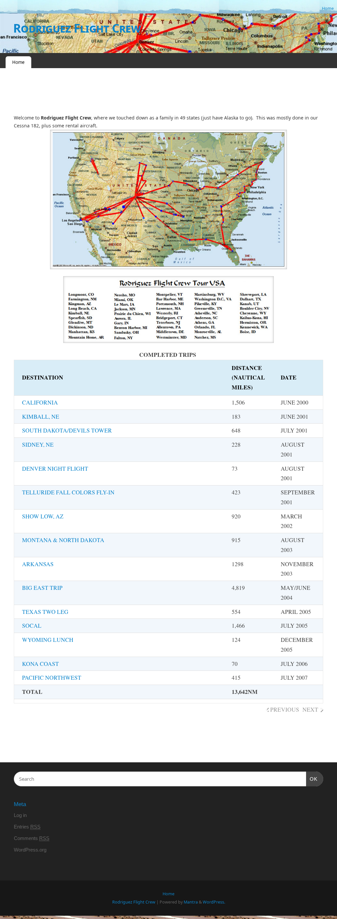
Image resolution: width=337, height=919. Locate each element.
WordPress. (214, 902)
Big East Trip (42, 587)
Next (310, 709)
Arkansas (38, 564)
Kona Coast (40, 664)
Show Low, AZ (43, 516)
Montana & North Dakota (63, 540)
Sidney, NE (38, 444)
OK (312, 779)
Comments (31, 838)
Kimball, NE (40, 416)
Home (328, 8)
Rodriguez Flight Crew (77, 28)
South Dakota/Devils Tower (67, 430)
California (40, 402)
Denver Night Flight (55, 468)
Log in (20, 815)
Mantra (191, 902)
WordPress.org (30, 850)
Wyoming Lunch (47, 639)
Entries (27, 826)
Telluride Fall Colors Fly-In (68, 492)
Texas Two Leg (45, 612)
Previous (284, 709)
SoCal (31, 625)
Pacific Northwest (51, 677)
